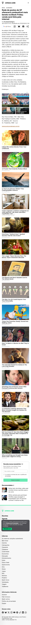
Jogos (4, 571)
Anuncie (4, 594)
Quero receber (15, 480)
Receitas (5, 516)
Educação (5, 556)
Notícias (4, 575)
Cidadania (5, 549)
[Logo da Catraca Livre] (8, 2)
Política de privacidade (9, 601)
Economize (9, 7)
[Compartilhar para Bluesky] (19, 26)
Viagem (4, 584)
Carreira (4, 543)
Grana (3, 569)
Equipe (4, 603)
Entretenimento (6, 558)
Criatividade (5, 551)
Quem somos (6, 599)
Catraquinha (5, 545)
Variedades (5, 582)
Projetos (4, 577)
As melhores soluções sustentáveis (12, 538)
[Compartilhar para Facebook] (23, 26)
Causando (5, 547)
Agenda (4, 519)
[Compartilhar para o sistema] (27, 26)
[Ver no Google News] (7, 26)
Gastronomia (6, 564)
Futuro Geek (5, 562)
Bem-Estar (5, 540)
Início (3, 7)
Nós (3, 573)
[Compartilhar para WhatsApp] (14, 26)
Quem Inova (5, 580)
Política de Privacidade (12, 523)
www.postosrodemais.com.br (10, 126)
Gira (3, 567)
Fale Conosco (6, 597)
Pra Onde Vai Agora (9, 21)
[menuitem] (15, 516)
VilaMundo (5, 586)
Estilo (3, 560)
